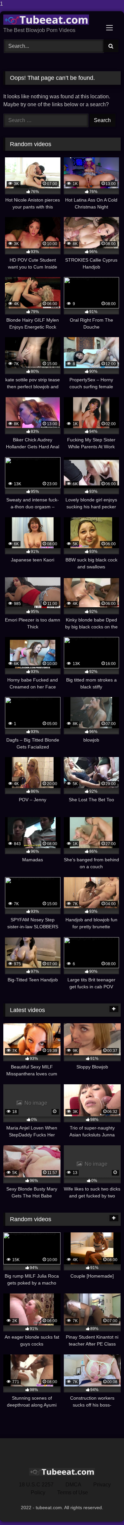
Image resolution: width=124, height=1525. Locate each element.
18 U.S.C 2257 (36, 1484)
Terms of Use (72, 1492)
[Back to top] (103, 1507)
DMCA (73, 1484)
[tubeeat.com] (51, 20)
